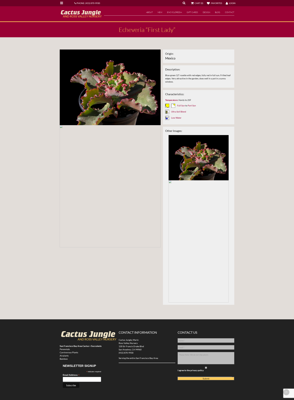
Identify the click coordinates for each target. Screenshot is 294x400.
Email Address (71, 375)
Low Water (176, 117)
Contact (229, 12)
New (160, 12)
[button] (184, 3)
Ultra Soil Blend (178, 111)
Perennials (65, 349)
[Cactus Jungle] (81, 14)
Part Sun (192, 105)
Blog (217, 12)
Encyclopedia (174, 12)
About (149, 12)
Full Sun (181, 105)
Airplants (64, 355)
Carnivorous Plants (69, 352)
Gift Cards (192, 12)
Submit (206, 378)
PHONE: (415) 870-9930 (88, 3)
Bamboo (64, 359)
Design (206, 12)
